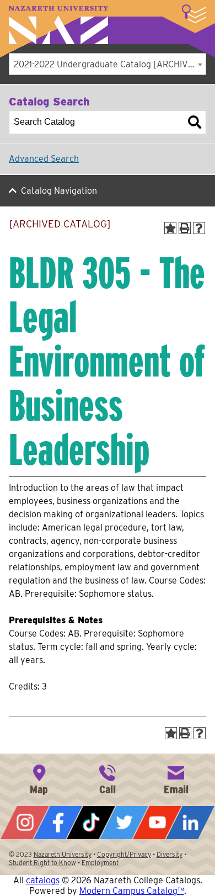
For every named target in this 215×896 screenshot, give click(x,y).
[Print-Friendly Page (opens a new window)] (185, 228)
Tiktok (91, 822)
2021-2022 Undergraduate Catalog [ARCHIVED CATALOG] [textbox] (110, 64)
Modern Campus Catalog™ (131, 891)
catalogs (43, 880)
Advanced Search (44, 158)
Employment (100, 862)
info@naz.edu (175, 778)
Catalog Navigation (59, 190)
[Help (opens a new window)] (199, 228)
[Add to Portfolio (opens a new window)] (170, 228)
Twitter (124, 822)
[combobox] (107, 64)
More (194, 13)
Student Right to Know (42, 862)
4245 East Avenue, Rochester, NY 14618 (39, 778)
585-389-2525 (107, 778)
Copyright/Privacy (124, 854)
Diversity (169, 854)
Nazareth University (58, 25)
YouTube (157, 822)
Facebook (58, 822)
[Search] (194, 122)
